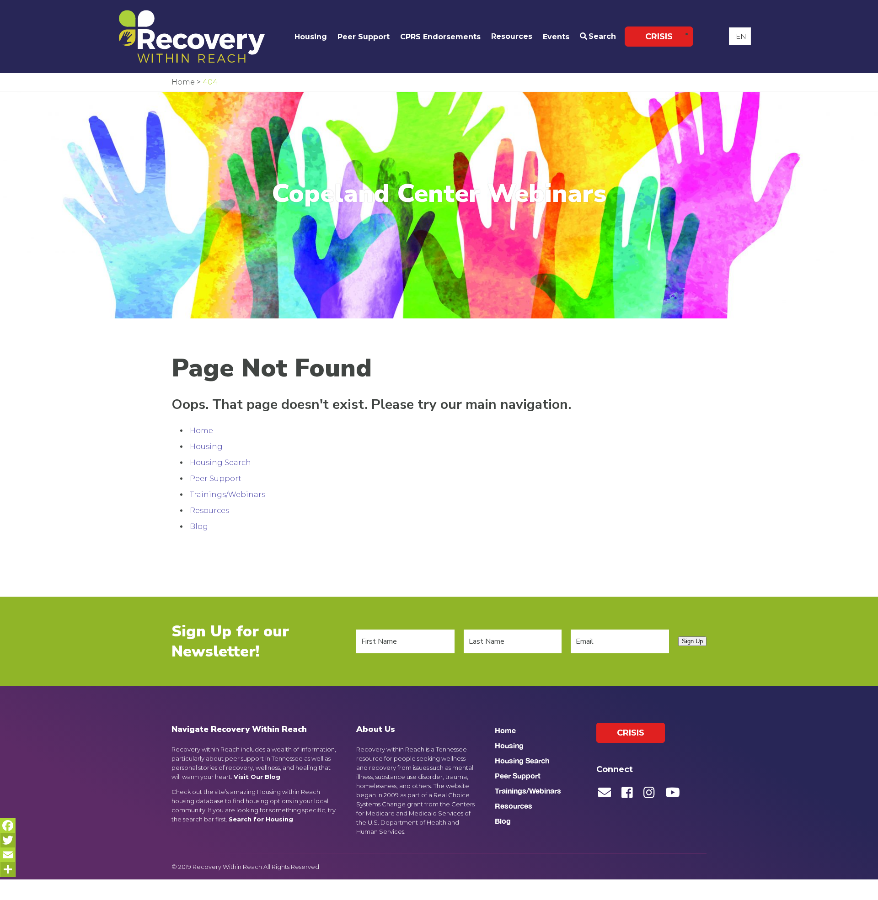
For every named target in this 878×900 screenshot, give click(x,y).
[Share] (7, 869)
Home (201, 430)
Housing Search (220, 462)
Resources (511, 36)
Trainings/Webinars (227, 494)
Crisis (659, 37)
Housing (310, 36)
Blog (199, 526)
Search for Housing (261, 819)
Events (556, 36)
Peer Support (363, 36)
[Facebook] (7, 825)
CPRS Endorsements (440, 36)
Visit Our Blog (257, 776)
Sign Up (692, 641)
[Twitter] (7, 840)
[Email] (7, 854)
